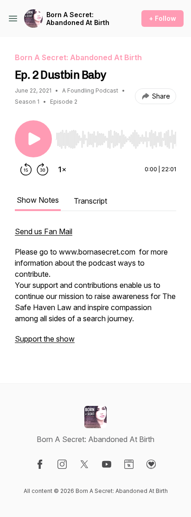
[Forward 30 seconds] (42, 169)
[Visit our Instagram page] (62, 464)
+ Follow (162, 18)
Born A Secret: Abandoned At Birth (77, 19)
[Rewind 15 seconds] (25, 169)
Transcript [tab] (90, 201)
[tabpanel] (95, 290)
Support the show (45, 338)
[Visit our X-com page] (84, 464)
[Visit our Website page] (129, 464)
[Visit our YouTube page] (106, 464)
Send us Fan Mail (43, 231)
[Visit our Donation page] (151, 464)
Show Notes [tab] (38, 200)
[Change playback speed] (62, 169)
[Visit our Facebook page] (40, 464)
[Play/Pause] (33, 138)
